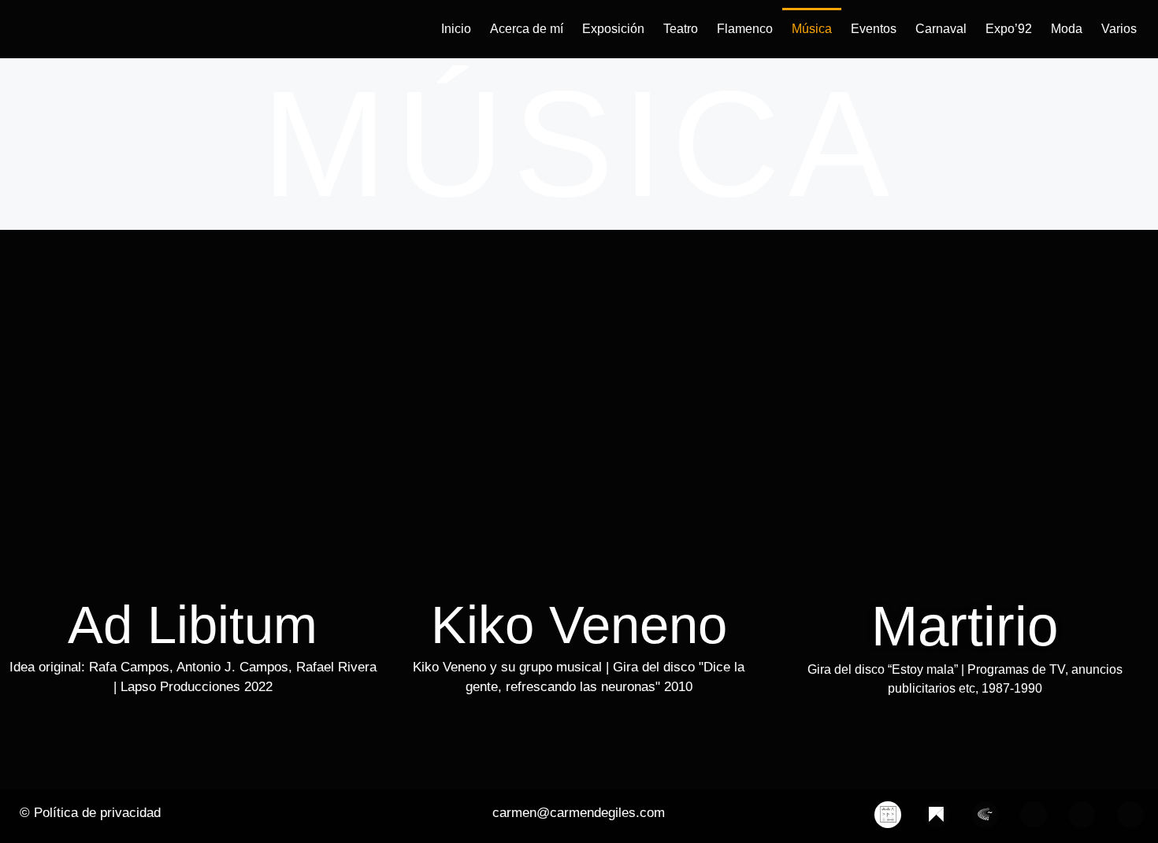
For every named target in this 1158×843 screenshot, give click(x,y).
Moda (1066, 28)
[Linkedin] (1130, 814)
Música (812, 28)
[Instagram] (1082, 814)
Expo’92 (1008, 28)
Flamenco (745, 28)
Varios (1119, 28)
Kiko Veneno (579, 624)
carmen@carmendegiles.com (578, 812)
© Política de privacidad (90, 812)
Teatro (680, 28)
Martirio (964, 626)
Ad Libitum (192, 624)
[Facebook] (1033, 814)
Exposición (613, 28)
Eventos (873, 28)
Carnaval (941, 28)
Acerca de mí (526, 28)
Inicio (456, 28)
